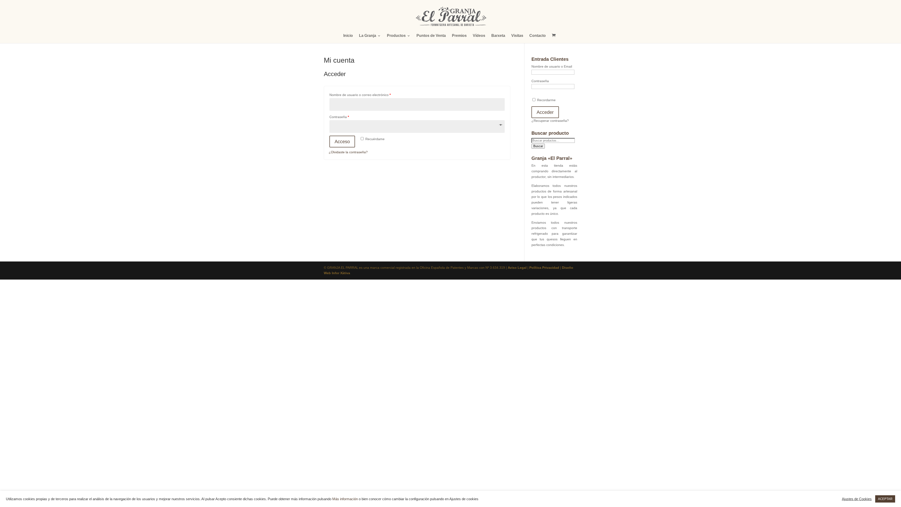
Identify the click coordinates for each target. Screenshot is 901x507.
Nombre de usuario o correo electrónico (360, 95)
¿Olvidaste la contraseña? (348, 152)
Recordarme (546, 100)
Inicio (348, 36)
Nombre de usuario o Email (551, 66)
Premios (459, 36)
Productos (396, 36)
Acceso (342, 141)
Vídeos (479, 36)
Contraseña (339, 117)
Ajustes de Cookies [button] (857, 499)
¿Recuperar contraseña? (550, 121)
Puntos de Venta (431, 36)
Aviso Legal (517, 267)
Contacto (537, 36)
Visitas (517, 36)
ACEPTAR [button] (885, 499)
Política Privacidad (544, 267)
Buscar (538, 146)
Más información (345, 499)
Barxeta (498, 36)
